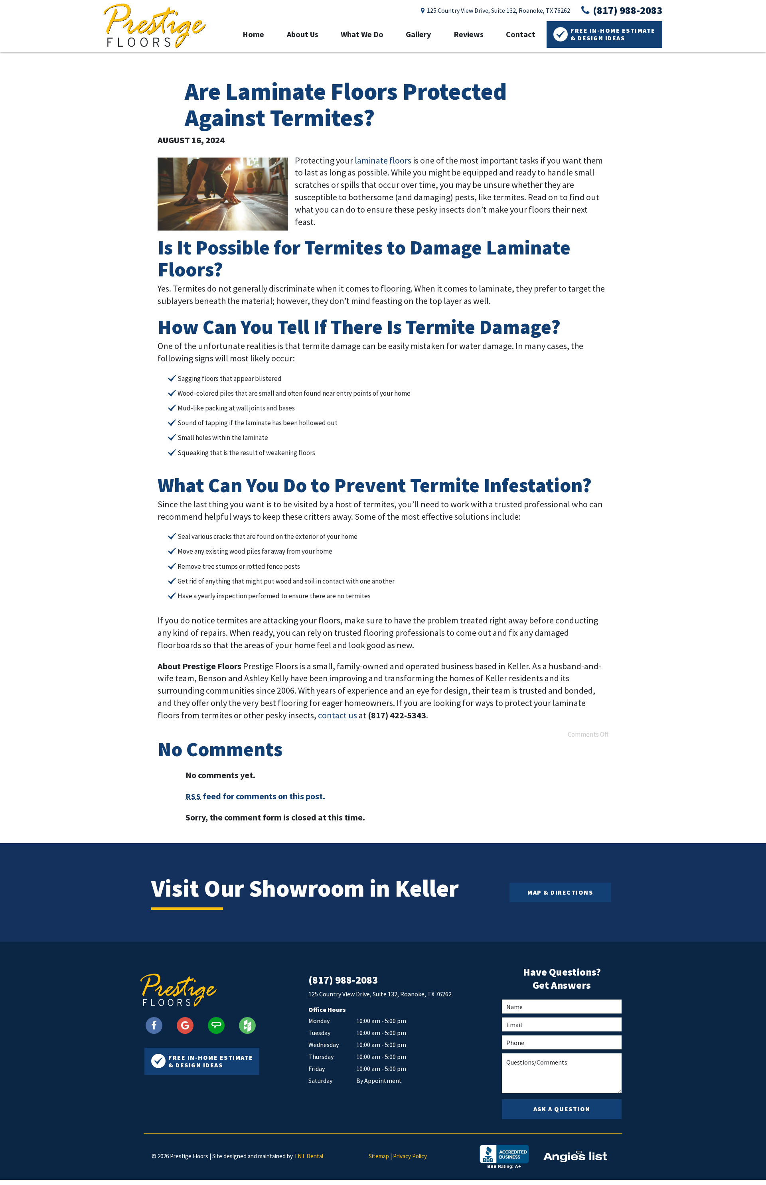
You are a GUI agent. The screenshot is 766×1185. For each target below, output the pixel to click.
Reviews (469, 34)
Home (253, 34)
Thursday (321, 1057)
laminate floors (383, 160)
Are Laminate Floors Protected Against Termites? (346, 104)
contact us (337, 715)
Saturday (320, 1080)
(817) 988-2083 (626, 10)
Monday (319, 1021)
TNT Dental (308, 1156)
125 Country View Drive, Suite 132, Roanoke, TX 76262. (380, 994)
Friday (316, 1069)
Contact (520, 34)
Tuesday (319, 1033)
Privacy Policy (410, 1156)
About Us (302, 34)
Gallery (418, 34)
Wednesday (323, 1045)
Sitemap (379, 1156)
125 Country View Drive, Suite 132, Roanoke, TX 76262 (498, 10)
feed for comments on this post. (255, 796)
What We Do (362, 34)
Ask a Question (561, 1109)
